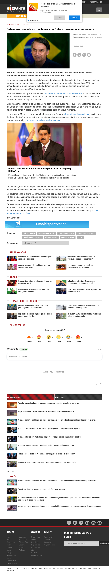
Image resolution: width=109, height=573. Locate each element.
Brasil (26, 25)
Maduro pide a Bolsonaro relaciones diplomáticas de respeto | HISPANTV (39, 169)
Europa (9, 552)
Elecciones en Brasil (46, 233)
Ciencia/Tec (23, 541)
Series (33, 539)
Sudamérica (13, 25)
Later (60, 17)
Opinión (34, 552)
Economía (23, 539)
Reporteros (35, 544)
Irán (8, 536)
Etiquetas (11, 233)
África (9, 549)
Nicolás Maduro (51, 237)
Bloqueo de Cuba (67, 237)
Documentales (37, 555)
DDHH (80, 237)
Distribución (48, 536)
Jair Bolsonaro (29, 233)
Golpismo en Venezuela (32, 237)
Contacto (47, 541)
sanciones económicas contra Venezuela (62, 93)
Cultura (22, 549)
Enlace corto (12, 243)
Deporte (22, 544)
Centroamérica (12, 563)
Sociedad (22, 536)
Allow (74, 17)
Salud (21, 547)
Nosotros (47, 539)
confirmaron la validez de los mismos (42, 120)
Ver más (10, 471)
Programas (35, 536)
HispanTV (16, 9)
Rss (45, 547)
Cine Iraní (35, 541)
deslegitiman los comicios (76, 114)
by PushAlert (34, 20)
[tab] (30, 397)
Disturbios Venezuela (66, 233)
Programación (96, 1)
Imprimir (79, 46)
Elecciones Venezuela (86, 233)
